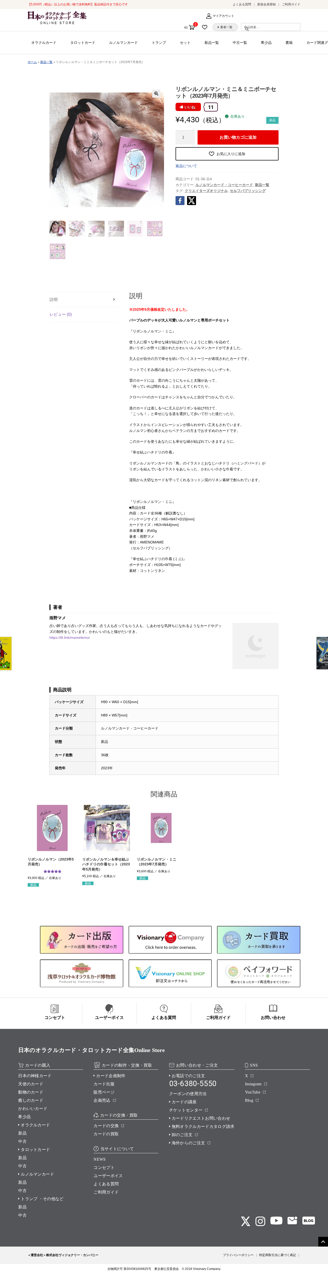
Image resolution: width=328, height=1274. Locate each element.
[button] (156, 93)
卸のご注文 (182, 1135)
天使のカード (30, 1084)
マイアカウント (223, 16)
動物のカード (30, 1092)
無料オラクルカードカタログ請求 (203, 1126)
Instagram (253, 1084)
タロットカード (82, 43)
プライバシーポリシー (238, 1255)
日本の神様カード (35, 1076)
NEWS (100, 1159)
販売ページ (104, 1092)
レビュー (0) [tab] (60, 314)
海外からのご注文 (188, 1143)
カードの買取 (106, 1134)
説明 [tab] (53, 299)
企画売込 (102, 1100)
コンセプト (104, 1167)
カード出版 (104, 1084)
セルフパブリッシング (248, 191)
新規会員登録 (266, 4)
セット (185, 43)
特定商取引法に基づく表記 (277, 1255)
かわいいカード (32, 1108)
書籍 (289, 43)
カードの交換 (106, 1126)
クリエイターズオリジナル (206, 191)
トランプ (159, 43)
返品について (186, 166)
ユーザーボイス (108, 1176)
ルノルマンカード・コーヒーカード (224, 185)
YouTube (252, 1092)
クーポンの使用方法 (188, 1093)
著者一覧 (226, 27)
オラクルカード (43, 43)
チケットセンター (186, 1110)
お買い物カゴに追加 (238, 137)
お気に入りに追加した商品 (206, 27)
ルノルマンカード (123, 43)
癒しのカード (30, 1100)
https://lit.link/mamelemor (69, 637)
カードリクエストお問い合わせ (201, 1118)
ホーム (32, 62)
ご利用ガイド (291, 4)
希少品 (266, 43)
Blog (249, 1100)
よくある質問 (242, 4)
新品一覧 (211, 43)
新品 (22, 1133)
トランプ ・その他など (42, 1199)
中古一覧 (240, 43)
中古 (22, 1141)
